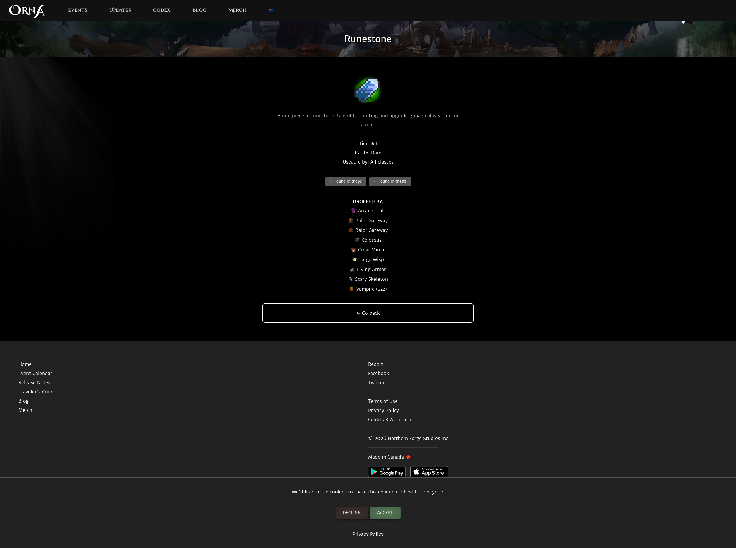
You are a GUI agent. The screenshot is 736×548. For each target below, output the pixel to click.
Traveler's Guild (36, 392)
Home (25, 364)
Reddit (375, 364)
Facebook (378, 373)
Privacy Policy (368, 534)
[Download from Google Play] (389, 473)
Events (77, 10)
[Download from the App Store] (431, 473)
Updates (120, 10)
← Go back (368, 313)
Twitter (376, 382)
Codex (161, 10)
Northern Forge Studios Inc (418, 438)
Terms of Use (383, 401)
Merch (238, 10)
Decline (352, 512)
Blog (199, 10)
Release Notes (34, 382)
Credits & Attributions (393, 419)
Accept (385, 512)
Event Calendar (35, 373)
